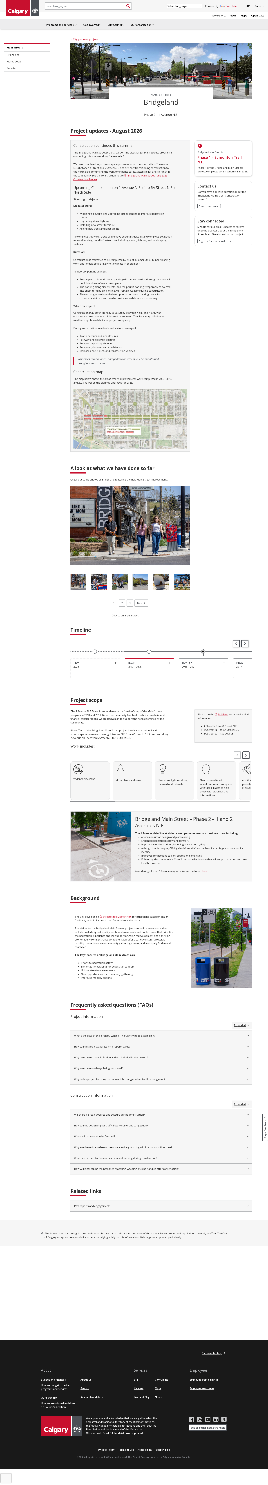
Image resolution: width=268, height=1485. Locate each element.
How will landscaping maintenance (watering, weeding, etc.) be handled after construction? (126, 1169)
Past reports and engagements (92, 1206)
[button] (236, 643)
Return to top (212, 1353)
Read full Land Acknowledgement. (123, 1433)
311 (248, 6)
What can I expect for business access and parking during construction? (115, 1158)
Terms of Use (126, 1449)
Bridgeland (13, 55)
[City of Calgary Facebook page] (192, 1419)
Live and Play (142, 1397)
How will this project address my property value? (102, 1046)
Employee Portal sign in (204, 1379)
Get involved (91, 25)
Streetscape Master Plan (117, 916)
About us (86, 1379)
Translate (231, 6)
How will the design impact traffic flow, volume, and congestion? (111, 1125)
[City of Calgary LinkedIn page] (216, 1419)
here (204, 871)
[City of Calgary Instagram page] (200, 1419)
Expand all (240, 1025)
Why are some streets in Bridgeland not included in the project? (111, 1057)
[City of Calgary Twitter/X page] (224, 1419)
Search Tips (163, 1449)
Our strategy (49, 1397)
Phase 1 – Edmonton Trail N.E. (219, 160)
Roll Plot (223, 714)
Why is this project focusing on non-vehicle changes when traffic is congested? (119, 1079)
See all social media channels (208, 1427)
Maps (244, 15)
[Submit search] (128, 6)
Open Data (257, 15)
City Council (115, 25)
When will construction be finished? (94, 1136)
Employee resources (202, 1388)
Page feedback (265, 1129)
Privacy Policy (106, 1449)
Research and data (91, 1397)
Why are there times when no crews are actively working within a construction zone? (123, 1147)
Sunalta (11, 68)
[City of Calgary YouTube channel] (208, 1419)
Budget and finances (53, 1379)
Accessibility (145, 1449)
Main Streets (15, 47)
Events (84, 1388)
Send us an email (209, 206)
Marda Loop (14, 61)
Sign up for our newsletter (215, 241)
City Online (161, 1379)
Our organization (141, 25)
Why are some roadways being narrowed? (98, 1068)
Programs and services (60, 25)
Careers (259, 6)
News (233, 15)
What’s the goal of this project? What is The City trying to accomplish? (114, 1035)
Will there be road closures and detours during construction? (109, 1114)
